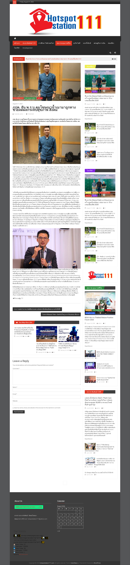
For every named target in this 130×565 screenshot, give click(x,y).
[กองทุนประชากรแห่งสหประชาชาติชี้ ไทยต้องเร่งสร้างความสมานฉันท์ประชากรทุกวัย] (90, 365)
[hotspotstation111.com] (65, 22)
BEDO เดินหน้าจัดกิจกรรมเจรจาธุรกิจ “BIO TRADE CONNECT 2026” (106, 354)
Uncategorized (27, 48)
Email (15, 394)
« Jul (58, 531)
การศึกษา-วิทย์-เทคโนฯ (46, 43)
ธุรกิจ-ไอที (76, 43)
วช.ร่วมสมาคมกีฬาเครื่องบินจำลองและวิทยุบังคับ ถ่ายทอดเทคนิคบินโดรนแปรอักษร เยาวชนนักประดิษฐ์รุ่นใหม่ (24, 331)
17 (59, 521)
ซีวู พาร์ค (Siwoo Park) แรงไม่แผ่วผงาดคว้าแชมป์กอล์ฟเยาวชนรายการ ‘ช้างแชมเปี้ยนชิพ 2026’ (99, 98)
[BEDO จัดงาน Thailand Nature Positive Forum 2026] (100, 303)
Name (15, 387)
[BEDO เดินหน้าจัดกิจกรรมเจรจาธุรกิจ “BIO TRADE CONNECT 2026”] (90, 353)
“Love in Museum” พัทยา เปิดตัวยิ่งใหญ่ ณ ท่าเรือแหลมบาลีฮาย (60, 314)
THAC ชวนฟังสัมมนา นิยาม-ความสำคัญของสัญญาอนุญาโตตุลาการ (67, 346)
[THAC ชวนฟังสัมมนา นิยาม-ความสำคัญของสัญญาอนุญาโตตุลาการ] (68, 334)
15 (77, 518)
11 (63, 518)
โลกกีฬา (17, 48)
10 (59, 518)
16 (81, 518)
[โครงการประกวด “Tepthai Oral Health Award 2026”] (90, 379)
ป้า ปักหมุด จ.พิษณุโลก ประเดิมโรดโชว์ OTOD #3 (99, 472)
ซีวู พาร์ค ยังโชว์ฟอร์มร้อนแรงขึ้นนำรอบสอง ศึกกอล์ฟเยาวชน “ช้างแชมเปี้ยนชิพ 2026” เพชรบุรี (53, 59)
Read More (88, 119)
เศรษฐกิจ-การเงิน (99, 43)
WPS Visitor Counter (23, 554)
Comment (16, 368)
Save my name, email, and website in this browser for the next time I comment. (37, 408)
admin (26, 336)
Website (15, 401)
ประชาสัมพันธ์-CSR (29, 43)
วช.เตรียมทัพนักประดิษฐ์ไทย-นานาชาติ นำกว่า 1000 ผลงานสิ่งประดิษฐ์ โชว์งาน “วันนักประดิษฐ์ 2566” (46, 347)
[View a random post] (115, 53)
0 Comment (31, 114)
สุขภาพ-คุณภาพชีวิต (64, 43)
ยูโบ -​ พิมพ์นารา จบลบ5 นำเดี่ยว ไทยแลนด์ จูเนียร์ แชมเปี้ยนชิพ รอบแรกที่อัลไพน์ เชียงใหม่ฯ (106, 258)
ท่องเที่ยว (111, 43)
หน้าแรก (17, 43)
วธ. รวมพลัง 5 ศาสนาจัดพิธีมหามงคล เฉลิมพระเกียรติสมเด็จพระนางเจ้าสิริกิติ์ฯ (38, 309)
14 (74, 518)
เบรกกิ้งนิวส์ (87, 43)
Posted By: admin (18, 114)
